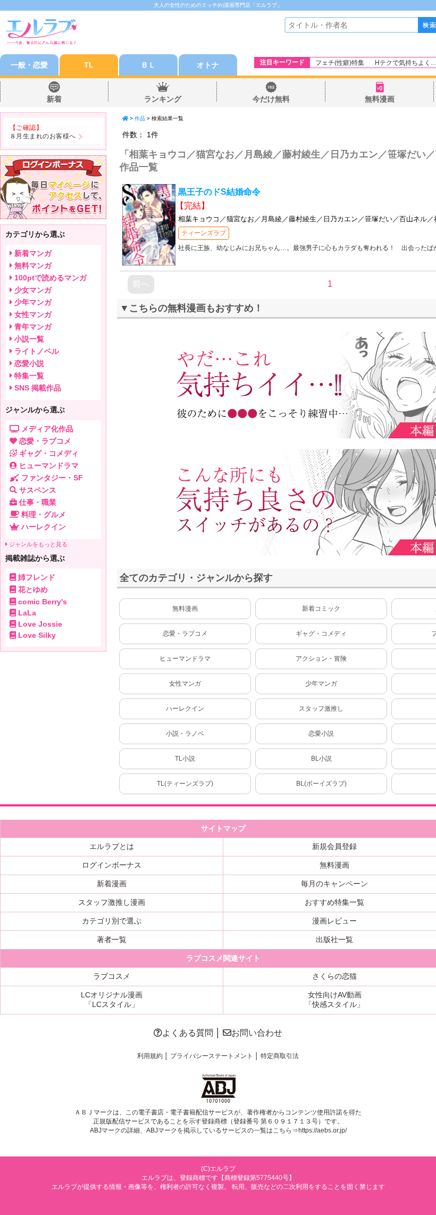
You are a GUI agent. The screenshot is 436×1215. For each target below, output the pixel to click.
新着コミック (321, 608)
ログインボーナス (111, 865)
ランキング (162, 99)
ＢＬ (148, 65)
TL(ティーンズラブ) (185, 783)
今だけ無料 (271, 99)
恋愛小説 (321, 733)
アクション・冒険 (321, 658)
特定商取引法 (280, 1056)
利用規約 (150, 1056)
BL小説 (321, 758)
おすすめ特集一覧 (334, 902)
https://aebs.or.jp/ (322, 1130)
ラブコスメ (111, 976)
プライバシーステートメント (211, 1056)
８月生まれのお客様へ (43, 136)
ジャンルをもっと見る (37, 544)
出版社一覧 (334, 939)
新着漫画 (112, 883)
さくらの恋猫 (334, 976)
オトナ (208, 65)
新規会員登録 (334, 846)
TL (89, 65)
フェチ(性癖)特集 (339, 62)
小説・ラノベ (185, 733)
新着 (54, 99)
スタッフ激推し (321, 708)
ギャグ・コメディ (321, 633)
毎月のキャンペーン (334, 883)
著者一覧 (112, 939)
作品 (140, 118)
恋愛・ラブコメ (185, 633)
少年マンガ (321, 683)
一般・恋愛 (29, 65)
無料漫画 (380, 99)
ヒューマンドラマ (185, 658)
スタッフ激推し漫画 (111, 902)
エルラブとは (111, 846)
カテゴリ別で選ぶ (111, 921)
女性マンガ (185, 683)
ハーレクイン (185, 708)
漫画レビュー (334, 921)
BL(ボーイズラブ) (321, 783)
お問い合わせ (256, 1032)
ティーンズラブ (203, 233)
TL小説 (185, 758)
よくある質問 (187, 1032)
